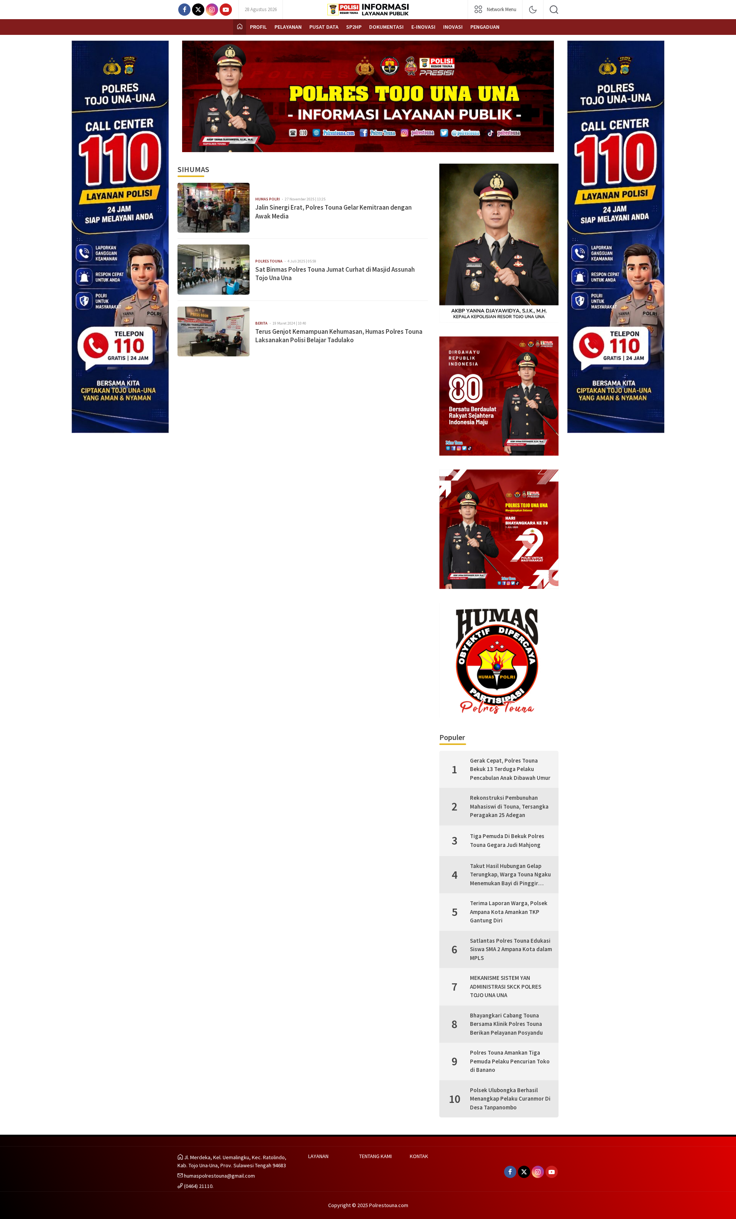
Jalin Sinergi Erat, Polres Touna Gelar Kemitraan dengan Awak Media (333, 211)
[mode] (532, 9)
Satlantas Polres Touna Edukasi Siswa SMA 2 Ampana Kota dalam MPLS (511, 949)
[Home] (239, 27)
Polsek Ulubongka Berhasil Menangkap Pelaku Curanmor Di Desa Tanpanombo (510, 1098)
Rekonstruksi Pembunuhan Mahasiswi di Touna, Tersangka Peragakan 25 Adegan (509, 806)
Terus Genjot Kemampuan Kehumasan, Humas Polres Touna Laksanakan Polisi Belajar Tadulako (338, 335)
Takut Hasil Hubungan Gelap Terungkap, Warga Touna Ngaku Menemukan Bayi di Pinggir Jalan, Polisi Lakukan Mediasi (510, 875)
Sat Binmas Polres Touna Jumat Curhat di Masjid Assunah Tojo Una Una (335, 273)
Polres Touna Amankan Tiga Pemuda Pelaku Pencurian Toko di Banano (510, 1061)
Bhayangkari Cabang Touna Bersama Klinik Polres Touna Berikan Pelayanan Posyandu (506, 1024)
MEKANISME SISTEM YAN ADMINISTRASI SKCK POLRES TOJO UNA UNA (505, 986)
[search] (554, 9)
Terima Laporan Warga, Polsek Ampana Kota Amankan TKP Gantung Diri (508, 911)
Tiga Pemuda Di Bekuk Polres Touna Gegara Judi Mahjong (507, 840)
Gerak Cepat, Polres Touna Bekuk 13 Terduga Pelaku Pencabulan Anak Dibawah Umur (510, 769)
